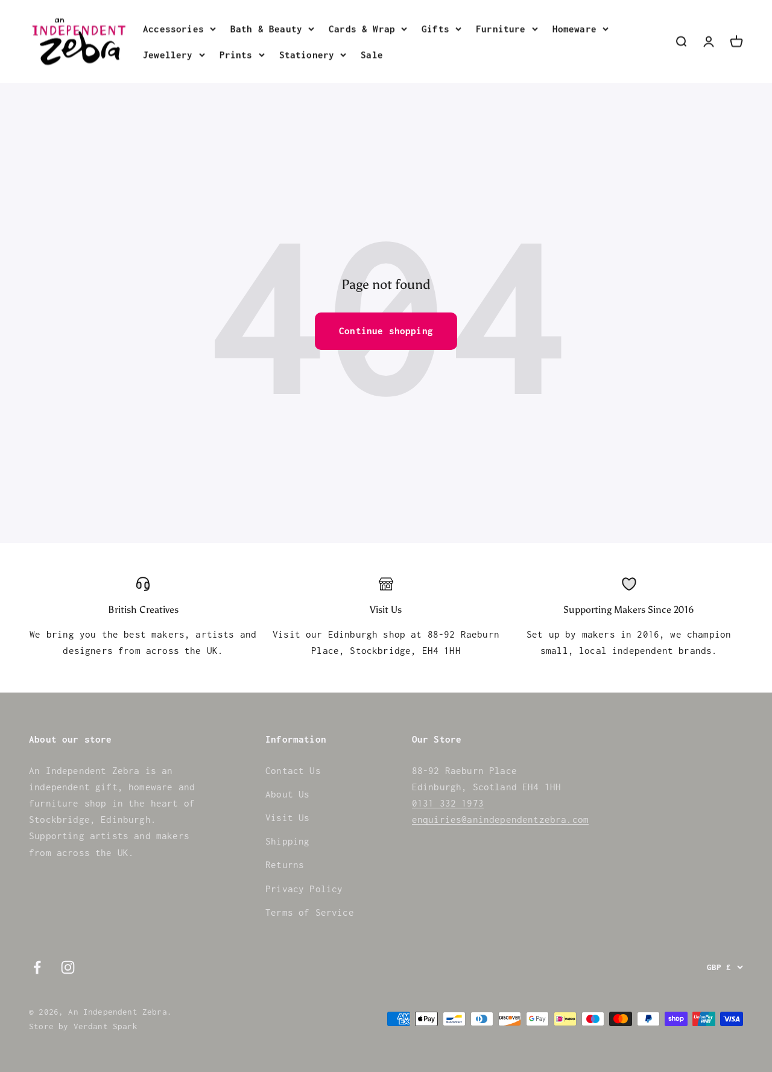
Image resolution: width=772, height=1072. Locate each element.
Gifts (435, 28)
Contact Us (293, 770)
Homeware (574, 28)
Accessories (173, 28)
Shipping (287, 841)
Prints (236, 54)
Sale (372, 54)
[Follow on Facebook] (37, 967)
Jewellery (168, 54)
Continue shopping (386, 330)
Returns (284, 864)
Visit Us (287, 817)
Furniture (501, 28)
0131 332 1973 (448, 803)
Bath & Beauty (266, 28)
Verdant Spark (106, 1026)
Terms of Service (309, 912)
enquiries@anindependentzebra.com (500, 819)
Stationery (307, 54)
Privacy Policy (304, 888)
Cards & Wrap (362, 28)
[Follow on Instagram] (68, 967)
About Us (287, 793)
